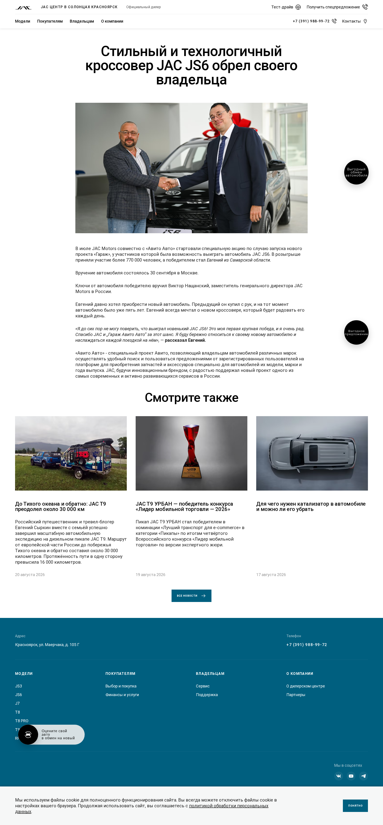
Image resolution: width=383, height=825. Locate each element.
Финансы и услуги (122, 694)
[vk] (338, 776)
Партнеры (295, 694)
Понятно (355, 805)
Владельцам (82, 21)
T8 (17, 712)
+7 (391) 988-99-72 (306, 644)
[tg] (363, 776)
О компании (112, 21)
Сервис (203, 686)
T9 (17, 729)
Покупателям (50, 21)
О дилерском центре (305, 686)
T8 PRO (21, 720)
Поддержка (207, 694)
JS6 (18, 694)
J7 (17, 703)
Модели (22, 21)
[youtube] (351, 776)
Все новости (187, 595)
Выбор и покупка (121, 686)
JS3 (18, 686)
